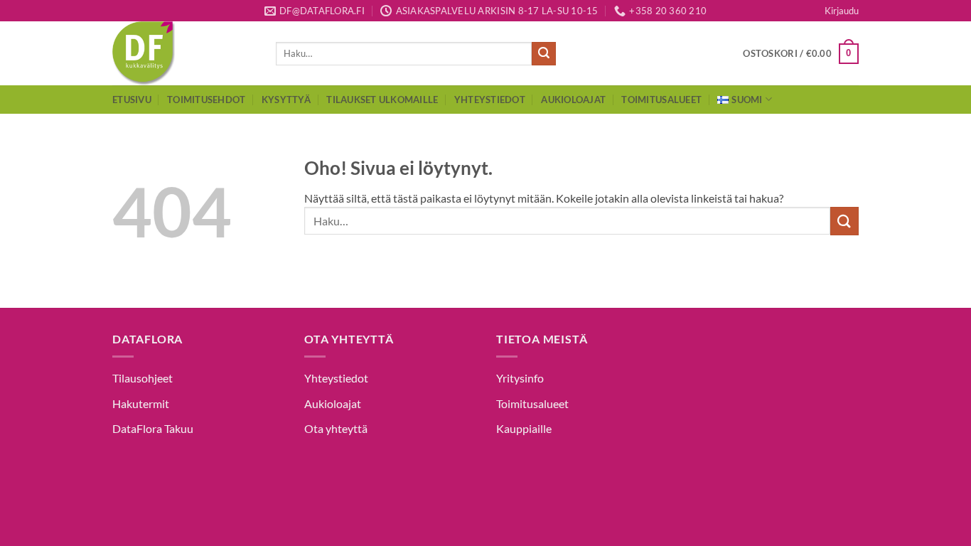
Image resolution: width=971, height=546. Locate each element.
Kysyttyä (286, 99)
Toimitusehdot (206, 99)
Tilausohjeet (142, 378)
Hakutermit (140, 403)
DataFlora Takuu (152, 428)
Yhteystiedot (489, 99)
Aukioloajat (573, 99)
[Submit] (544, 54)
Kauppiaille (524, 428)
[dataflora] (183, 53)
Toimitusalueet (661, 99)
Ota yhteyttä (336, 428)
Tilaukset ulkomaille (382, 99)
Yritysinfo (520, 378)
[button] (842, 10)
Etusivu (131, 99)
